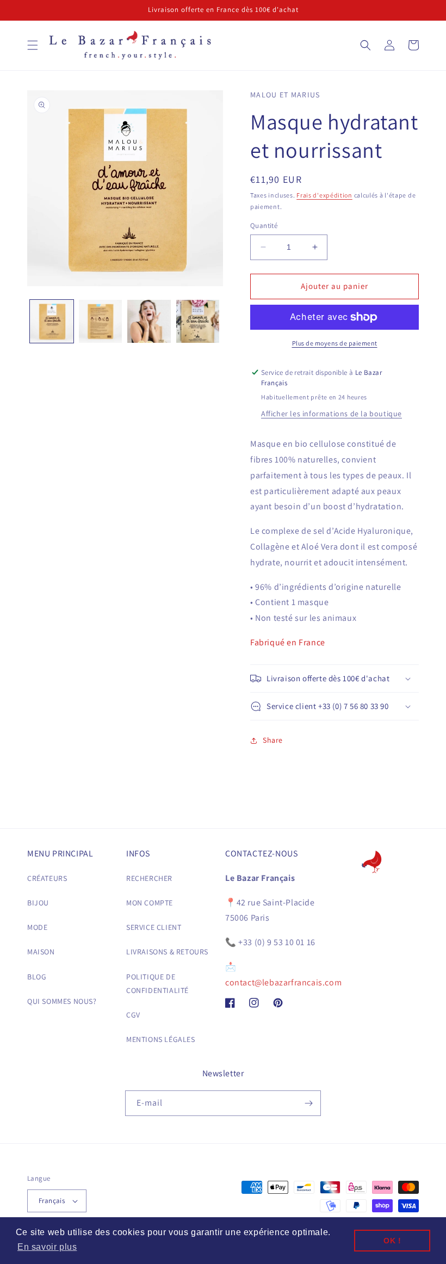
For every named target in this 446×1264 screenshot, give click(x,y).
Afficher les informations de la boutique (331, 413)
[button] (33, 45)
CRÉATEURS (47, 878)
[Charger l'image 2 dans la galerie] (100, 321)
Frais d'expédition (324, 195)
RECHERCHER (149, 878)
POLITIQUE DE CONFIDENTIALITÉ (157, 983)
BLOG (36, 977)
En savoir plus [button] (47, 1246)
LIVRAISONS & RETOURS (167, 952)
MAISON (41, 952)
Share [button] (273, 740)
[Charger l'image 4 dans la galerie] (198, 321)
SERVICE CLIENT (153, 927)
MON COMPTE (149, 903)
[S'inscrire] (308, 1103)
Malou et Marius (285, 95)
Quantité (263, 225)
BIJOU (38, 903)
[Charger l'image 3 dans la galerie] (149, 321)
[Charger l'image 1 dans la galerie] (51, 321)
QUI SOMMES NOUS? (62, 1001)
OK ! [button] (392, 1240)
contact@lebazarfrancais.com (283, 982)
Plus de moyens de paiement (334, 343)
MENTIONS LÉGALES (160, 1039)
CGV (133, 1015)
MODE (37, 927)
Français (52, 1200)
